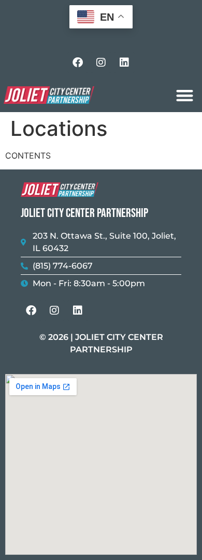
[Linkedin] (124, 62)
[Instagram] (101, 62)
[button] (184, 95)
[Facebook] (77, 62)
